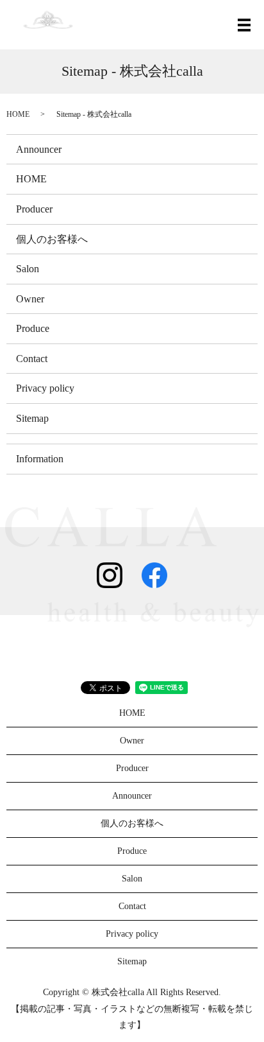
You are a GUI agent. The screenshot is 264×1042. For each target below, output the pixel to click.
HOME (17, 114)
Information (39, 458)
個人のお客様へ (52, 239)
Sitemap (32, 418)
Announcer (39, 149)
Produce (32, 328)
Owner (30, 298)
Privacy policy (45, 388)
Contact (31, 358)
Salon (27, 268)
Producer (34, 209)
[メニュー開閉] (244, 25)
